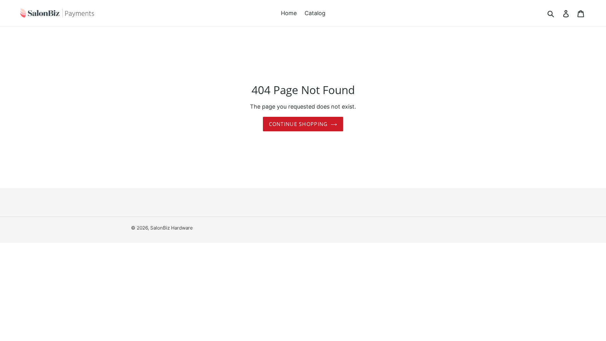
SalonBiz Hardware (171, 228)
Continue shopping (298, 124)
